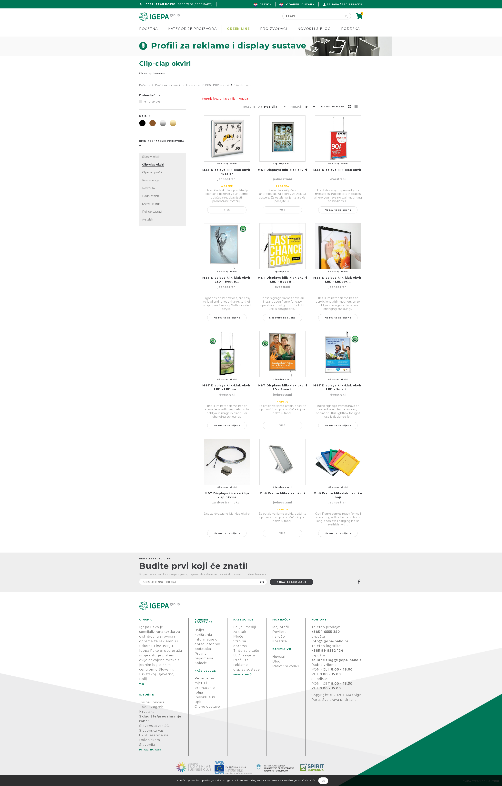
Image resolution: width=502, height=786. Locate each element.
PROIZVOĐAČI (242, 674)
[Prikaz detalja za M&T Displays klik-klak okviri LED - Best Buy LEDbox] (227, 246)
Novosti (278, 657)
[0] (359, 17)
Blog (276, 661)
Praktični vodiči (285, 666)
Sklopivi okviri (151, 156)
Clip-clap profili (152, 172)
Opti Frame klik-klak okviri (282, 493)
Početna (148, 29)
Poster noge (150, 180)
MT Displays (152, 101)
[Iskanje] (346, 16)
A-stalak (147, 219)
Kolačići (201, 663)
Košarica (279, 641)
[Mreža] (350, 107)
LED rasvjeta (244, 655)
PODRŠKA (350, 29)
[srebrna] (163, 123)
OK (323, 781)
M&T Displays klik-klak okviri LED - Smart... (282, 387)
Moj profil (280, 627)
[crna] (142, 123)
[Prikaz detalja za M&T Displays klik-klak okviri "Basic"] (227, 138)
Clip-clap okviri (153, 164)
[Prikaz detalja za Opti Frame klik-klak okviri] (282, 462)
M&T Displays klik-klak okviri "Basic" (227, 172)
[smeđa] (152, 123)
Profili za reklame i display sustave (246, 664)
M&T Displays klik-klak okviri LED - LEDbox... (338, 279)
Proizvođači (273, 29)
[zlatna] (173, 123)
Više (227, 210)
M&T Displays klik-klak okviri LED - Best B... (227, 279)
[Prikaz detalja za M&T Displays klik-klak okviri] (282, 138)
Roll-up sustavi (152, 211)
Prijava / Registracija (345, 4)
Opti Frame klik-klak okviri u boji (338, 495)
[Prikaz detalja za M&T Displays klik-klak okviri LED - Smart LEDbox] (282, 354)
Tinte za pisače (246, 650)
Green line (238, 29)
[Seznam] (356, 107)
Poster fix (148, 188)
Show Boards (151, 204)
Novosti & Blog (314, 29)
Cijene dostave (207, 706)
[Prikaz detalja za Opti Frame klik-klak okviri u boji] (338, 462)
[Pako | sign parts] (251, 605)
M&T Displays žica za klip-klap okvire (227, 495)
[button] (274, 107)
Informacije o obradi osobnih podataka (207, 644)
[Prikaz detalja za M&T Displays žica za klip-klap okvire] (227, 462)
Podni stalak (150, 196)
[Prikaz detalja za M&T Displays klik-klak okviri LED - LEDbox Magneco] (338, 246)
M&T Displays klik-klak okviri (282, 170)
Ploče (238, 636)
